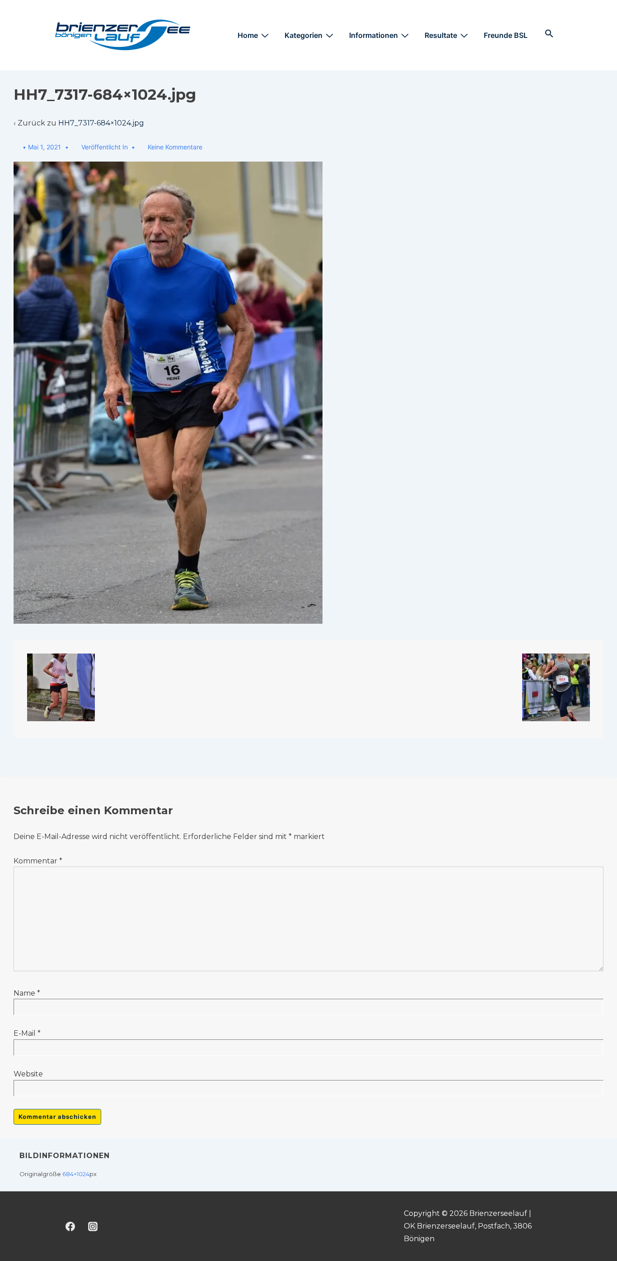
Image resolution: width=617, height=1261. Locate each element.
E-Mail (25, 1033)
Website (28, 1074)
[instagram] (93, 1226)
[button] (549, 33)
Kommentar (38, 861)
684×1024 (75, 1174)
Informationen (373, 35)
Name (24, 993)
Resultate (441, 35)
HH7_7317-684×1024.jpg (101, 123)
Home (248, 35)
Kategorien (304, 35)
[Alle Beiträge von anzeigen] (18, 147)
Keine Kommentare (175, 147)
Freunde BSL (506, 35)
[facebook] (70, 1226)
